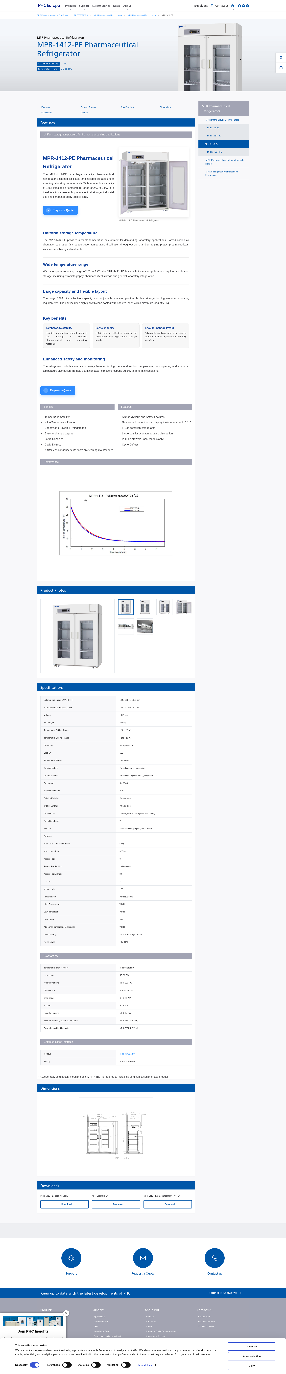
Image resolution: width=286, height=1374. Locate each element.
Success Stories (101, 5)
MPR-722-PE (213, 128)
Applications (99, 1317)
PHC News (151, 1321)
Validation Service (206, 1326)
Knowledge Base (101, 1331)
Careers (149, 1326)
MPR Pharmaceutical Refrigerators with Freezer (224, 162)
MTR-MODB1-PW (127, 1054)
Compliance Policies (155, 1336)
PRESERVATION (81, 15)
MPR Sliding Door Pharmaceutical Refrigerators (221, 173)
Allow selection (252, 1356)
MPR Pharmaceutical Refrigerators (108, 15)
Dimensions (165, 107)
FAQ (96, 1326)
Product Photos (88, 107)
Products (70, 5)
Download (66, 1204)
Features (45, 107)
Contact (84, 112)
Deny (252, 1365)
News (116, 5)
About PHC (152, 1310)
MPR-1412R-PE (214, 152)
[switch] (67, 1365)
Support (84, 5)
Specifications (127, 107)
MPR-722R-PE (214, 136)
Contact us (204, 1310)
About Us (150, 1317)
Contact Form (204, 1317)
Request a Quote (61, 210)
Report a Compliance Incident (107, 1336)
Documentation (101, 1321)
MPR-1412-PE (211, 144)
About (127, 5)
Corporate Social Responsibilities (161, 1331)
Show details (144, 1365)
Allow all (252, 1346)
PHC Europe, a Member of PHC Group (52, 15)
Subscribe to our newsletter (226, 1293)
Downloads (46, 112)
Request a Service (206, 1321)
